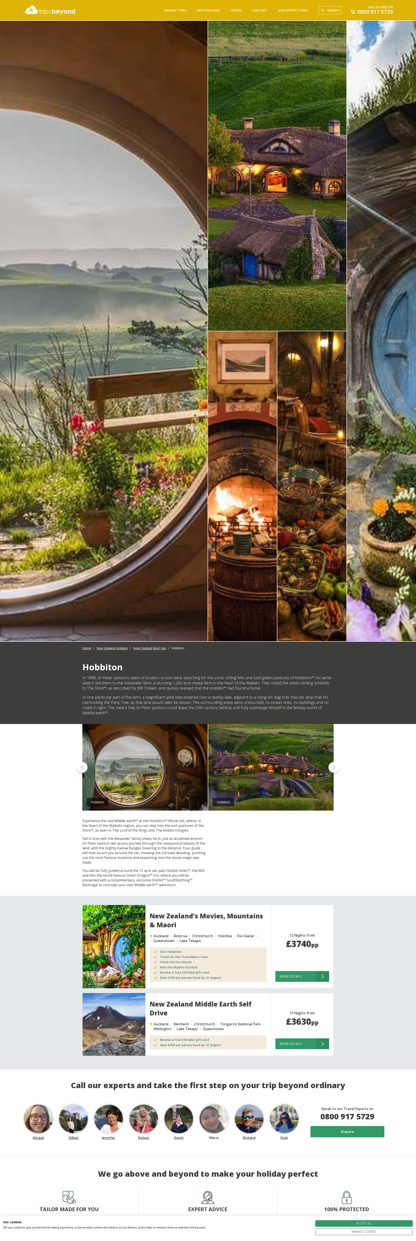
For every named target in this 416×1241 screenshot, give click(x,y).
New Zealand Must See (149, 648)
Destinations (208, 10)
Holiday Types (175, 10)
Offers (236, 10)
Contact (259, 10)
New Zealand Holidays (112, 648)
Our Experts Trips (293, 10)
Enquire (347, 1131)
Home (86, 648)
